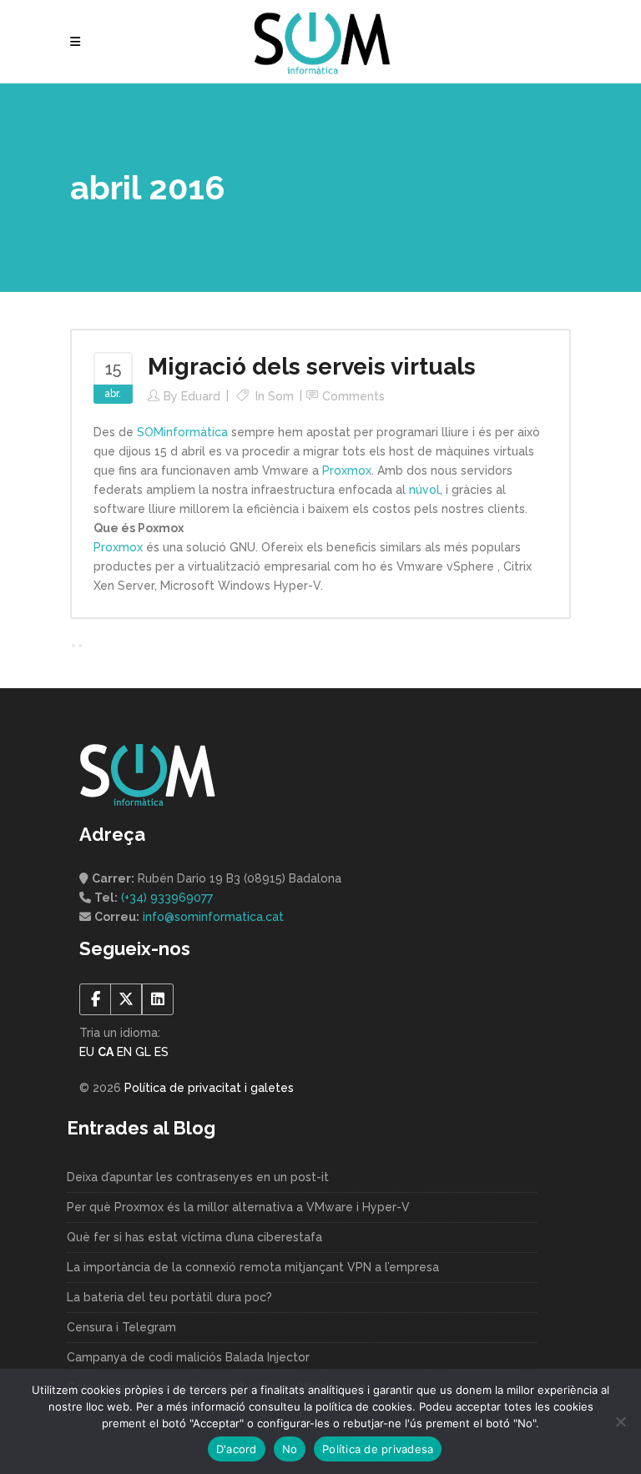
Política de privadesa (377, 1449)
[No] (620, 1421)
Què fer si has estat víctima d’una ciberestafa (194, 1237)
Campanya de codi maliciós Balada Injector (188, 1357)
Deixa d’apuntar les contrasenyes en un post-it (198, 1177)
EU (86, 1052)
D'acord (236, 1449)
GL (143, 1052)
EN (124, 1052)
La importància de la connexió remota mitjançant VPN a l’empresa (253, 1267)
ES (161, 1052)
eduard (200, 396)
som (281, 396)
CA (106, 1052)
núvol (424, 489)
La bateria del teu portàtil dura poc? (169, 1297)
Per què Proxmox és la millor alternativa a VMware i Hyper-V (238, 1207)
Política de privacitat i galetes (209, 1087)
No (290, 1449)
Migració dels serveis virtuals (312, 366)
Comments (353, 396)
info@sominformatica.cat (213, 916)
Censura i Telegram (121, 1327)
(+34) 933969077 (167, 897)
